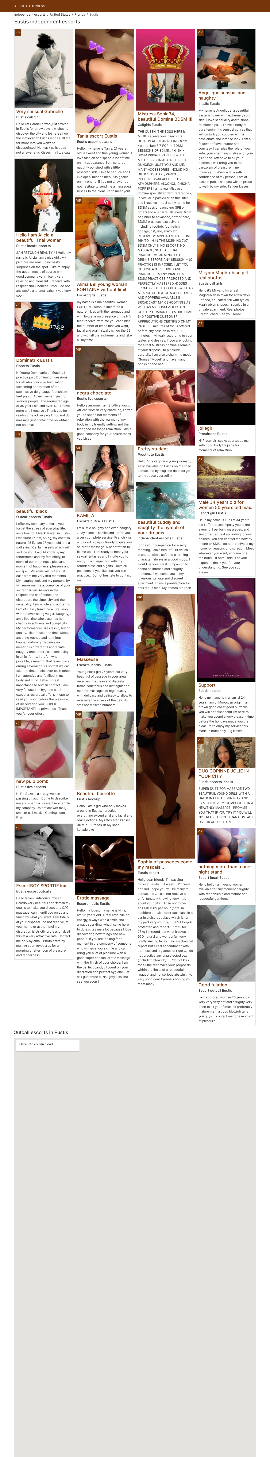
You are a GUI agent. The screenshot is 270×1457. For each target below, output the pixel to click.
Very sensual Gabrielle (39, 111)
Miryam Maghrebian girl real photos (223, 275)
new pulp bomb (32, 781)
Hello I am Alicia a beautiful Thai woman (39, 237)
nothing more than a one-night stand (225, 869)
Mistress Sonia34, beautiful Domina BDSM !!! (165, 116)
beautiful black (31, 511)
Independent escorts (30, 14)
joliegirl (205, 428)
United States (60, 14)
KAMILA (85, 515)
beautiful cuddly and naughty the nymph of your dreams (161, 527)
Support (207, 685)
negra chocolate (94, 393)
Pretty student (153, 448)
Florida (80, 14)
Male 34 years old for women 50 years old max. (225, 505)
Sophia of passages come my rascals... (165, 864)
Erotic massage (93, 898)
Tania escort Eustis (97, 136)
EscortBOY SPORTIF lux (41, 885)
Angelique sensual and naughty (222, 95)
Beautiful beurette (96, 793)
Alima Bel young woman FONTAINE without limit (102, 287)
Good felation (212, 984)
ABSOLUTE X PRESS (29, 6)
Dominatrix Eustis (34, 360)
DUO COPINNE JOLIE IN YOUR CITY (223, 773)
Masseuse (87, 659)
